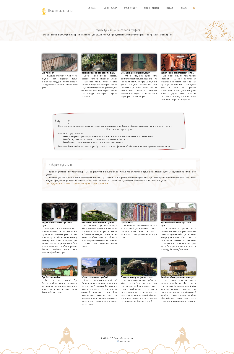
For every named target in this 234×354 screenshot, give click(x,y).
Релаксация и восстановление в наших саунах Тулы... (99, 222)
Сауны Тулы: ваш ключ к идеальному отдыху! (135, 72)
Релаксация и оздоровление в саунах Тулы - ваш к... (98, 72)
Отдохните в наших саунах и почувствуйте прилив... (177, 72)
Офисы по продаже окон (151, 8)
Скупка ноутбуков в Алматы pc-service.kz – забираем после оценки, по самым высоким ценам (77, 183)
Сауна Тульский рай (127, 222)
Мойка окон (170, 8)
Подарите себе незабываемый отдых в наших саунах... (57, 224)
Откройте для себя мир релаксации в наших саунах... (178, 277)
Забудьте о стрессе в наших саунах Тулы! (95, 277)
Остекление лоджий (130, 8)
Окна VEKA (184, 8)
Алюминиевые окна (110, 8)
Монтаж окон (92, 8)
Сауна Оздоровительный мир (51, 277)
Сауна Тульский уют (48, 72)
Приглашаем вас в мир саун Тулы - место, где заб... (138, 277)
